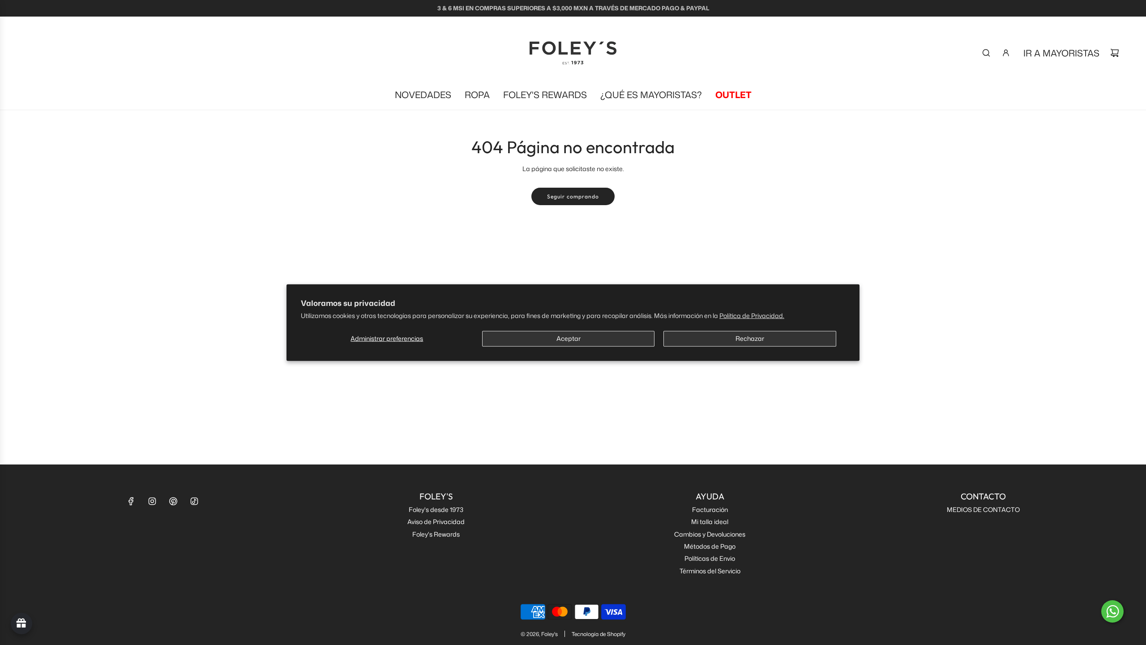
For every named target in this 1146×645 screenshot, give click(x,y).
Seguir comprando (573, 196)
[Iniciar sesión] (1006, 53)
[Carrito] (1115, 53)
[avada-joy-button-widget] (21, 623)
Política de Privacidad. (751, 315)
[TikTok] (194, 501)
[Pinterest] (173, 501)
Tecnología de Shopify (598, 634)
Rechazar (749, 338)
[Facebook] (131, 501)
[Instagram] (152, 501)
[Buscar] (986, 53)
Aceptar (568, 338)
